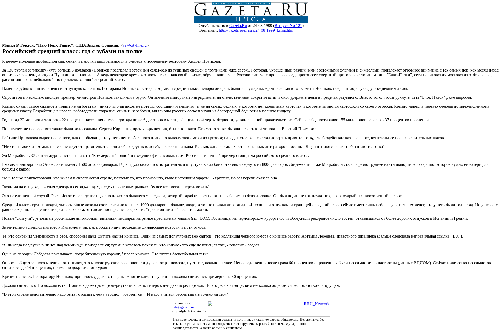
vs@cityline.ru (135, 45)
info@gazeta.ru (183, 307)
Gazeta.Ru (238, 25)
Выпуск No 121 (288, 25)
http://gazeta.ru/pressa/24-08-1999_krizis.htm (256, 30)
